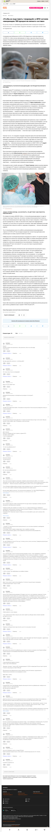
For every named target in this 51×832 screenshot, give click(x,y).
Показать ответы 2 (7, 365)
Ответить (15, 353)
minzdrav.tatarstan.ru (8, 208)
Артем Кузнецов (25, 310)
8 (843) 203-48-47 (21, 793)
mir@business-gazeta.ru (22, 794)
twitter (28, 799)
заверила (25, 153)
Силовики (5, 15)
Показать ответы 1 (7, 376)
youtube (6, 803)
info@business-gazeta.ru (8, 794)
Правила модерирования (8, 778)
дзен (28, 801)
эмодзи (8, 351)
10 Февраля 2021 (6, 13)
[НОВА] (35, 8)
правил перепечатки (15, 825)
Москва (11, 3)
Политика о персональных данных (9, 821)
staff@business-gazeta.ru (38, 793)
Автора (21, 333)
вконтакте (6, 799)
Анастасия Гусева (17, 310)
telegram (6, 801)
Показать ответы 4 (7, 353)
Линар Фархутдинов (7, 310)
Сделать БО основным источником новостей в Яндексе (25, 321)
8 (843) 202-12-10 (6, 793)
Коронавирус (11, 15)
